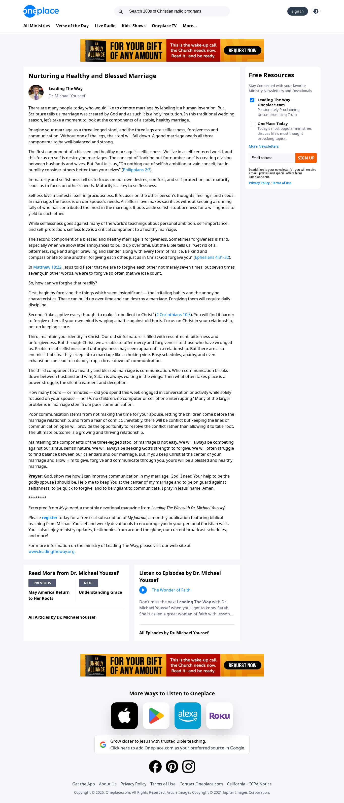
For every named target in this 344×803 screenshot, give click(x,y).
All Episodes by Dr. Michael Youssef (174, 633)
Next (88, 582)
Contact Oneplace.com (201, 784)
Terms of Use (163, 784)
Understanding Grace (100, 592)
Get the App (83, 784)
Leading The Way (66, 88)
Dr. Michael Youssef (67, 96)
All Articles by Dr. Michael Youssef (61, 617)
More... (190, 25)
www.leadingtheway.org (51, 551)
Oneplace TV (164, 25)
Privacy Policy (133, 784)
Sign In (298, 11)
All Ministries (36, 25)
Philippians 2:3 (136, 170)
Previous (42, 582)
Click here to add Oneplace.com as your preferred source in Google (177, 748)
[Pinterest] (172, 766)
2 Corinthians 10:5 (173, 314)
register (49, 517)
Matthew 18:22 (47, 267)
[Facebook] (155, 766)
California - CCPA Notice (249, 784)
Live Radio (105, 25)
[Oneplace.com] (41, 11)
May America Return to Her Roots (49, 595)
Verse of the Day (72, 25)
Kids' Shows (134, 25)
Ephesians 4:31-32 (212, 257)
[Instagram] (188, 766)
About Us (108, 784)
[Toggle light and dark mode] (316, 11)
